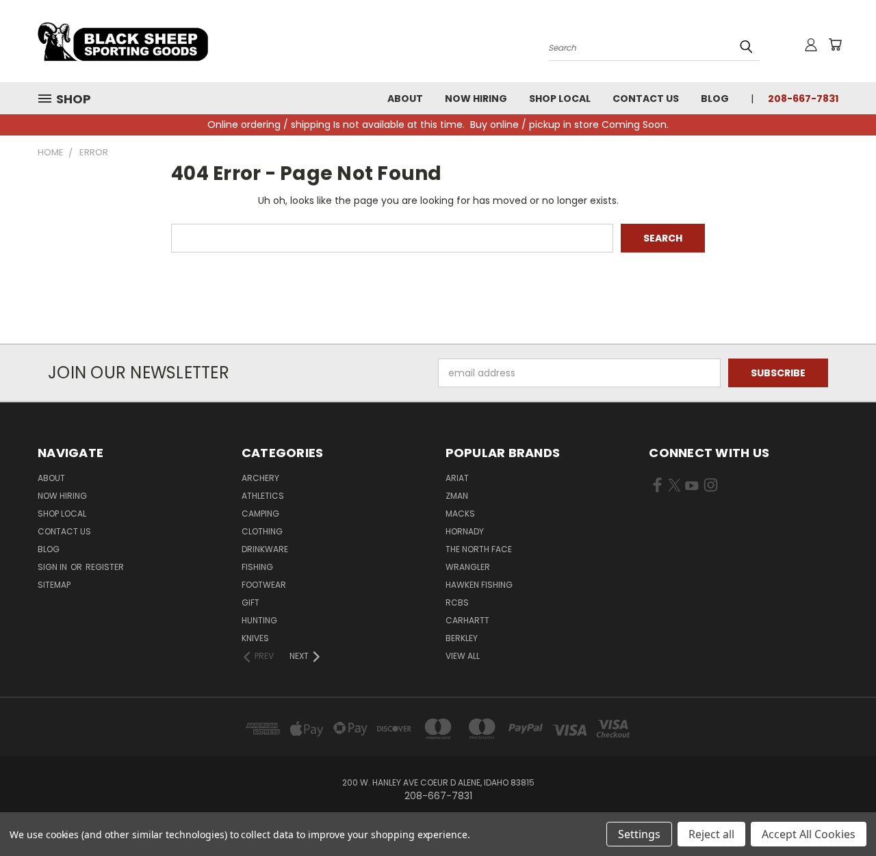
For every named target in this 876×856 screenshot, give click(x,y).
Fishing (257, 567)
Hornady (465, 531)
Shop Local (560, 98)
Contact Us (646, 98)
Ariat (457, 478)
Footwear (264, 585)
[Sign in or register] (811, 44)
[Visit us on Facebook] (657, 488)
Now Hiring (476, 98)
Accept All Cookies (808, 834)
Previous (840, 813)
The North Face (479, 549)
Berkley (462, 638)
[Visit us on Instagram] (710, 488)
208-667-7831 (803, 98)
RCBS (457, 602)
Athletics (263, 496)
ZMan (457, 496)
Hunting (259, 620)
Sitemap (54, 585)
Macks (460, 513)
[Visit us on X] (674, 488)
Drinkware (265, 549)
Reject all (711, 834)
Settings (639, 834)
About (405, 98)
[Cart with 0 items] (835, 44)
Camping (260, 513)
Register (105, 567)
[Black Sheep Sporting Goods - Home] (168, 41)
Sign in (53, 567)
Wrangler (468, 567)
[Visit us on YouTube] (691, 488)
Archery (260, 478)
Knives (255, 638)
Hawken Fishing (479, 585)
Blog (715, 98)
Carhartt (467, 620)
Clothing (262, 531)
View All (463, 656)
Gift (250, 602)
